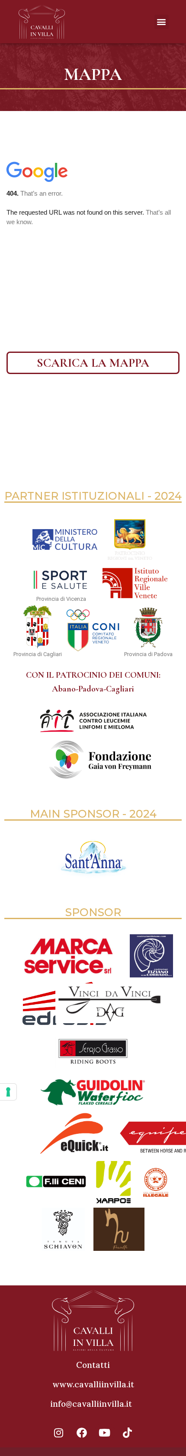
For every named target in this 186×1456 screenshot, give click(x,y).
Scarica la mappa (93, 362)
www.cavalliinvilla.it (93, 1384)
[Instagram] (58, 1432)
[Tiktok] (127, 1432)
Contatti (93, 1365)
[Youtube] (104, 1432)
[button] (161, 22)
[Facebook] (81, 1432)
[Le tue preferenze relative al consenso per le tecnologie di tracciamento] (8, 1092)
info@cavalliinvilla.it (91, 1404)
